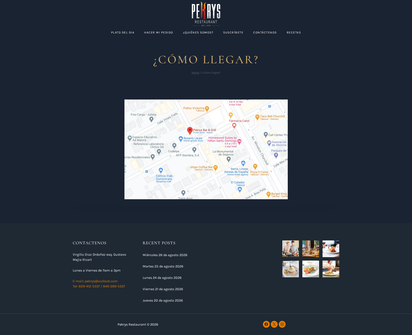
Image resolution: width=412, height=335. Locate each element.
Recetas (294, 32)
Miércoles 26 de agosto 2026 (165, 255)
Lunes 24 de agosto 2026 (162, 278)
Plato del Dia (123, 32)
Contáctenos (265, 32)
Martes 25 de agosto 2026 (163, 266)
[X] (274, 324)
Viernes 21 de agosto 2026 (163, 289)
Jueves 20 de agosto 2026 (163, 300)
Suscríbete (233, 32)
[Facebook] (266, 324)
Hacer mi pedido (158, 32)
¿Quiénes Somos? (198, 32)
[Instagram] (282, 324)
